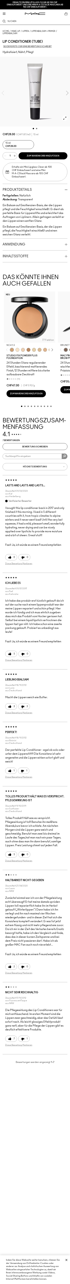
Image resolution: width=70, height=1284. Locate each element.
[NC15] (39, 350)
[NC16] (45, 350)
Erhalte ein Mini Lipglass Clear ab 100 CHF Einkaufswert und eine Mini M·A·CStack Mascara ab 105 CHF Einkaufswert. (35, 4)
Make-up (15, 31)
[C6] (28, 350)
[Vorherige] (7, 350)
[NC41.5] (12, 350)
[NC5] (17, 350)
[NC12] (34, 350)
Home (6, 31)
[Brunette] (66, 350)
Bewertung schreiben (35, 447)
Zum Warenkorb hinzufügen (43, 156)
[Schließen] (66, 1260)
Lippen (25, 31)
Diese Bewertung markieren (18, 564)
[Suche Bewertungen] (64, 456)
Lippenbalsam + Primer (43, 31)
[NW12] (23, 350)
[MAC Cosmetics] (35, 14)
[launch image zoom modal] (64, 118)
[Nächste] (51, 350)
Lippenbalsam (10, 33)
